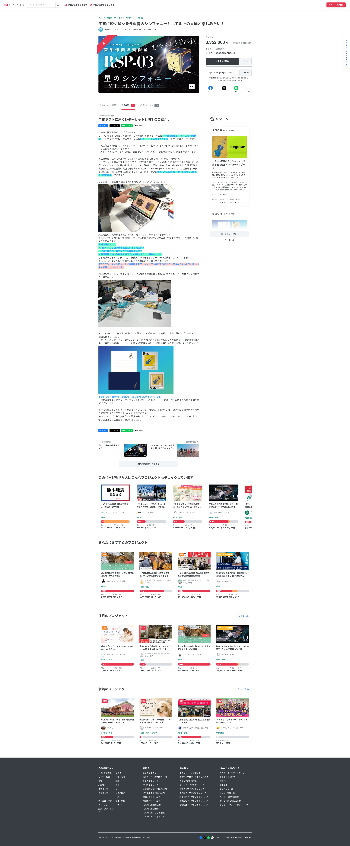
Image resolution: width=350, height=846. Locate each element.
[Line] (236, 88)
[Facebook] (210, 88)
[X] (224, 88)
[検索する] (58, 5)
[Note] (248, 88)
